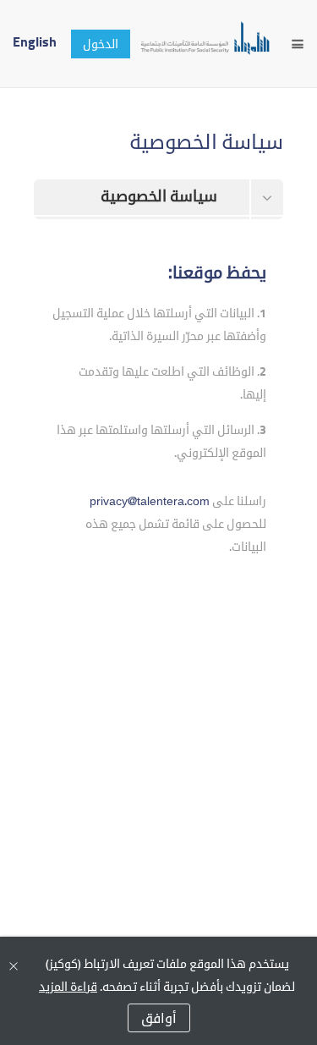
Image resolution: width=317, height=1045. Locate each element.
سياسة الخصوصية (159, 197)
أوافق (159, 1020)
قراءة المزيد (68, 988)
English (35, 42)
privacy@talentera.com (150, 502)
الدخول (100, 45)
